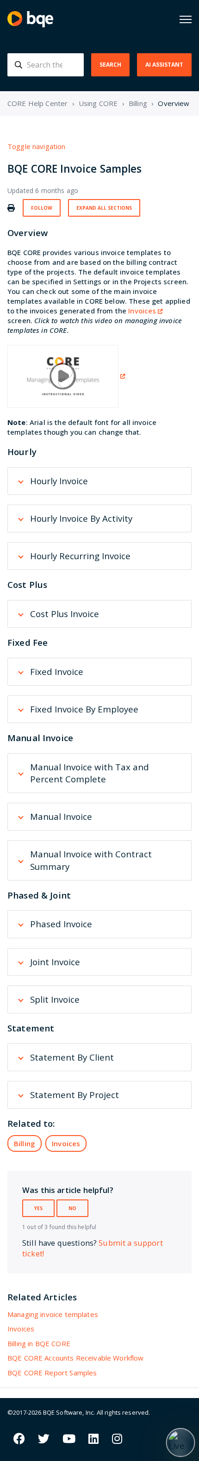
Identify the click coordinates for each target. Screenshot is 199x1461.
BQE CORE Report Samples (52, 1372)
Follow (41, 208)
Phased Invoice (61, 924)
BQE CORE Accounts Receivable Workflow (75, 1357)
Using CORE (98, 103)
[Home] (30, 19)
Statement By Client (72, 1057)
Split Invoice (55, 999)
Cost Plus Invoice (64, 613)
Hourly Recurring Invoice (80, 556)
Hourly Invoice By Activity (81, 518)
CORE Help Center (37, 103)
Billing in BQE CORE (38, 1343)
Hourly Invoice (59, 481)
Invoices (142, 310)
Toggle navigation (36, 146)
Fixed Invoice (56, 671)
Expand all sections (104, 208)
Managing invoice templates (52, 1314)
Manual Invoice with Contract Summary (91, 860)
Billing (138, 103)
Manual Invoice (61, 816)
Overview (173, 103)
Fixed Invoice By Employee (84, 709)
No (72, 1208)
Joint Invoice (55, 962)
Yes (38, 1208)
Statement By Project (74, 1094)
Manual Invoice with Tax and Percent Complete (89, 773)
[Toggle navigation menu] (185, 19)
